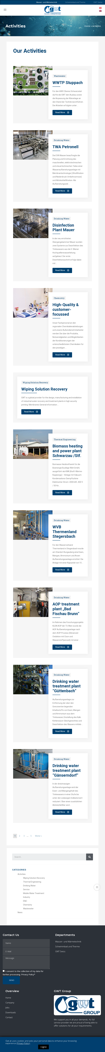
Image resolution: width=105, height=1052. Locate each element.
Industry (26, 897)
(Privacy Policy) (23, 1043)
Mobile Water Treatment (33, 893)
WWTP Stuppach (67, 82)
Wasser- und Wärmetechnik (68, 941)
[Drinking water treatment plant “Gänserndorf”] (32, 777)
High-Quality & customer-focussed (65, 309)
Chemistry (59, 298)
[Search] (89, 857)
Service (26, 889)
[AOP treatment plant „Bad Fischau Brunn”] (32, 616)
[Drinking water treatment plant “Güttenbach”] (32, 693)
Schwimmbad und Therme (75, 2)
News (20, 912)
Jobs (7, 1007)
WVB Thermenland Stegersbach (64, 532)
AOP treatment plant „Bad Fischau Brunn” (65, 609)
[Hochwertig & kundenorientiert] (32, 316)
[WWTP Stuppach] (32, 94)
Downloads (10, 1012)
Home (87, 26)
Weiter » (38, 836)
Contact (9, 1017)
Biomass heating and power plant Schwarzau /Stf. (67, 451)
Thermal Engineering (64, 439)
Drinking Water (61, 140)
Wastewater (59, 76)
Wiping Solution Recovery (35, 382)
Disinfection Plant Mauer (63, 227)
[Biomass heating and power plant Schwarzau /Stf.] (32, 458)
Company (9, 1002)
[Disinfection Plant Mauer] (32, 237)
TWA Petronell (65, 147)
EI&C (25, 901)
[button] (5, 9)
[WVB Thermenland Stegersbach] (32, 539)
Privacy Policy (27, 974)
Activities (22, 874)
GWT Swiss (98, 2)
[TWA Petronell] (32, 158)
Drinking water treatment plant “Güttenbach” (66, 686)
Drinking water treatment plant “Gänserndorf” (66, 770)
